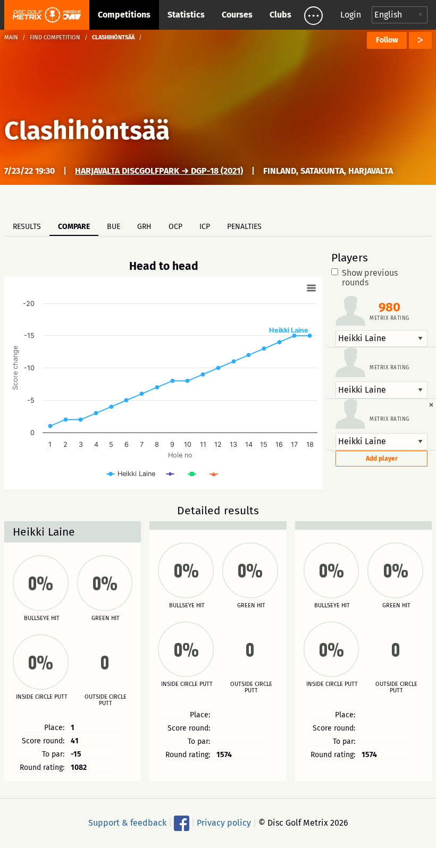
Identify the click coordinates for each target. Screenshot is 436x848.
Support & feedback (127, 823)
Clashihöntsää (87, 130)
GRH (144, 226)
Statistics (186, 15)
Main (11, 37)
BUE (113, 226)
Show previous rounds (370, 277)
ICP (204, 226)
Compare (74, 226)
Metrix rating (389, 318)
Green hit (105, 618)
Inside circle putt (42, 697)
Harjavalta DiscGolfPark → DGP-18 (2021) (159, 171)
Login (350, 15)
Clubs (280, 15)
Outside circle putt (106, 700)
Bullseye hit (42, 618)
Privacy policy (224, 823)
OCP (175, 226)
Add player (382, 458)
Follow (387, 40)
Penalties (244, 226)
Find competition (55, 37)
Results (27, 226)
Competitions (124, 15)
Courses (237, 15)
